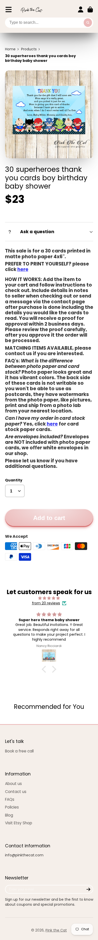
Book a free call (19, 751)
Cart (90, 10)
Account (81, 10)
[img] (49, 598)
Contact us (15, 791)
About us (13, 783)
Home (10, 49)
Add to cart (49, 517)
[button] (45, 669)
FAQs (9, 799)
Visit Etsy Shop (18, 823)
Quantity (13, 480)
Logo (31, 9)
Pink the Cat (56, 930)
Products (29, 49)
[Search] (88, 23)
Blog (9, 815)
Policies (12, 807)
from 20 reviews (46, 603)
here (22, 269)
